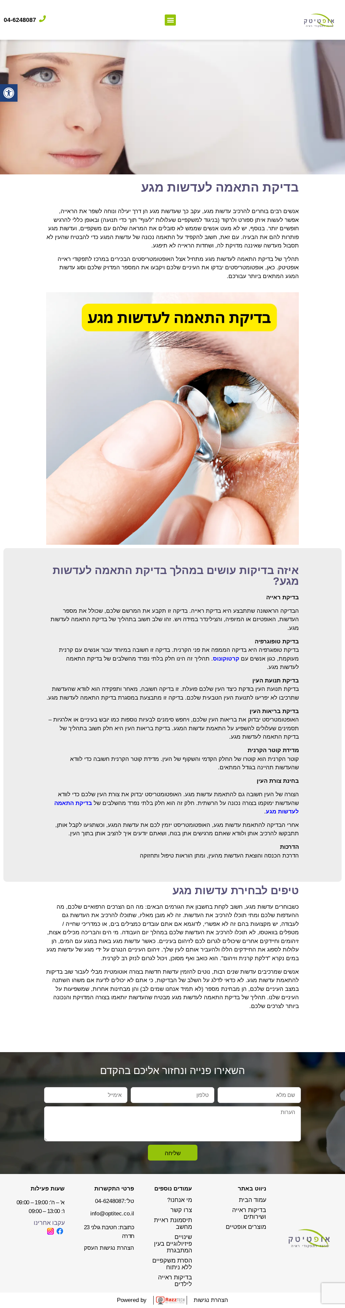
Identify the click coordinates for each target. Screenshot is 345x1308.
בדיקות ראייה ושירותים (249, 1213)
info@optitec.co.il (112, 1213)
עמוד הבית (252, 1200)
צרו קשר (181, 1210)
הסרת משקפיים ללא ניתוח (172, 1264)
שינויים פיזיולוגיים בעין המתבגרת (173, 1244)
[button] (9, 93)
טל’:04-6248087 (114, 1201)
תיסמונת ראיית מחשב (173, 1223)
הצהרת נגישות (211, 1300)
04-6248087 (20, 19)
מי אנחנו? (179, 1200)
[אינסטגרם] (50, 1231)
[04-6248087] (42, 18)
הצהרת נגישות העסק (109, 1248)
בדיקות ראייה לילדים (175, 1280)
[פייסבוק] (60, 1231)
